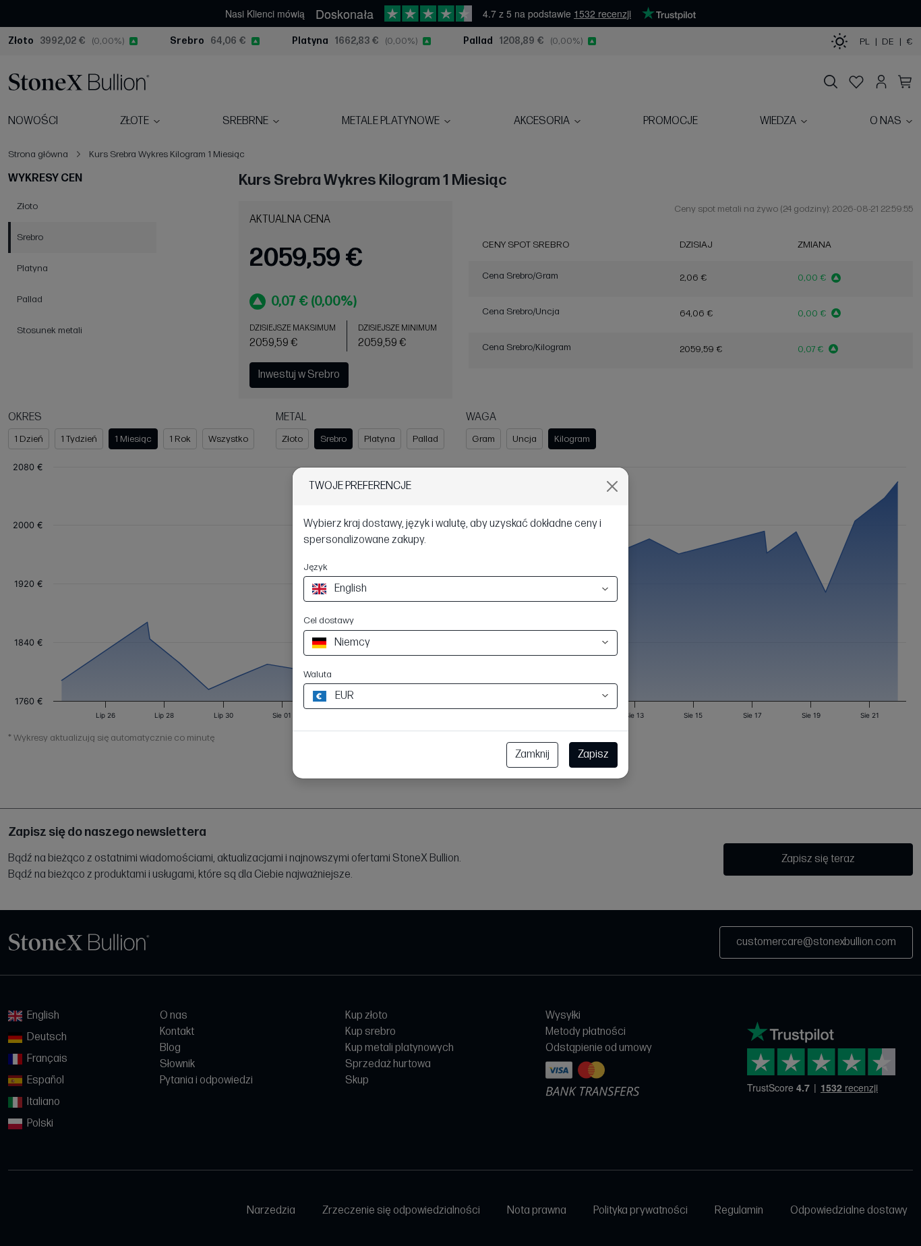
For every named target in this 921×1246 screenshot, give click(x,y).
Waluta (317, 674)
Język (315, 567)
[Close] (612, 486)
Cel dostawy (328, 620)
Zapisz (593, 754)
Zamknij (532, 754)
